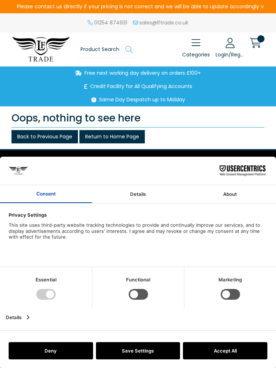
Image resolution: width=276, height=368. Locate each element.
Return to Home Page (112, 136)
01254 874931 (110, 22)
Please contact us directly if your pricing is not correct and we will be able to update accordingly (138, 6)
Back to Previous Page (44, 136)
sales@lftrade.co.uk (163, 22)
